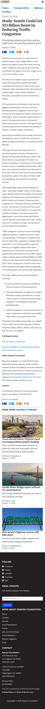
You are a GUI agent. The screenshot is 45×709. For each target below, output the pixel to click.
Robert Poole (10, 501)
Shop (4, 642)
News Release (10, 16)
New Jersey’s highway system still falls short (20, 533)
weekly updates (11, 590)
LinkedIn (8, 573)
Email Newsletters (9, 624)
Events (5, 628)
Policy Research (8, 635)
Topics (5, 7)
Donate (5, 621)
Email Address (10, 595)
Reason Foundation (10, 399)
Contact (5, 617)
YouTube (8, 577)
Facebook (9, 566)
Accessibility (7, 684)
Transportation (21, 7)
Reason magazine (9, 639)
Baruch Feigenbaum (13, 456)
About (4, 614)
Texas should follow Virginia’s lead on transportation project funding (21, 440)
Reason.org (27, 380)
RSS (6, 580)
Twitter (7, 570)
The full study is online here (13, 341)
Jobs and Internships (10, 632)
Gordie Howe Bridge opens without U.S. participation (21, 488)
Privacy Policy (7, 681)
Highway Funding (26, 409)
